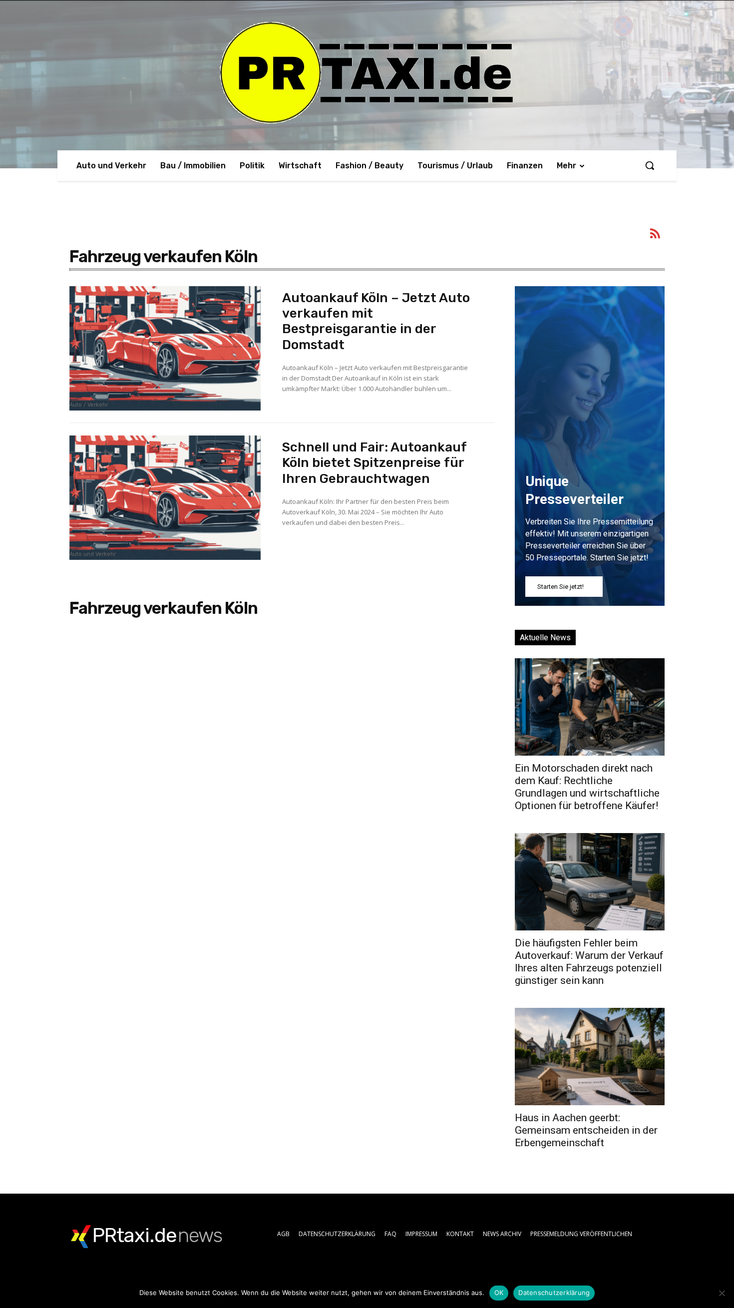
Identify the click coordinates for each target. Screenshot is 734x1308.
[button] (650, 165)
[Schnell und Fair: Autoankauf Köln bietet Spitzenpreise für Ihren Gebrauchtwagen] (165, 498)
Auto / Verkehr (88, 405)
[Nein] (722, 1293)
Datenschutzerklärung (554, 1293)
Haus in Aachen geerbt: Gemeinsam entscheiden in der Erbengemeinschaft (586, 1130)
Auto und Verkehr (92, 554)
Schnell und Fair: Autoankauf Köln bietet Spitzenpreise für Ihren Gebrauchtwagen (374, 462)
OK (499, 1293)
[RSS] (655, 235)
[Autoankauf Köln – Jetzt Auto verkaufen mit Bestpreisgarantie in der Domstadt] (165, 348)
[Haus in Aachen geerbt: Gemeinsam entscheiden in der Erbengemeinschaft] (590, 1056)
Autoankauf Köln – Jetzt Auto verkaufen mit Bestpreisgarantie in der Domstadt (376, 321)
